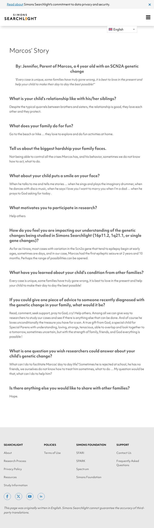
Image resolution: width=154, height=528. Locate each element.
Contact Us (123, 453)
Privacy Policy (13, 469)
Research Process (15, 461)
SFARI (80, 453)
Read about (15, 4)
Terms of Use (52, 453)
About (8, 453)
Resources (10, 477)
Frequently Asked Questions (127, 463)
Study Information (16, 485)
